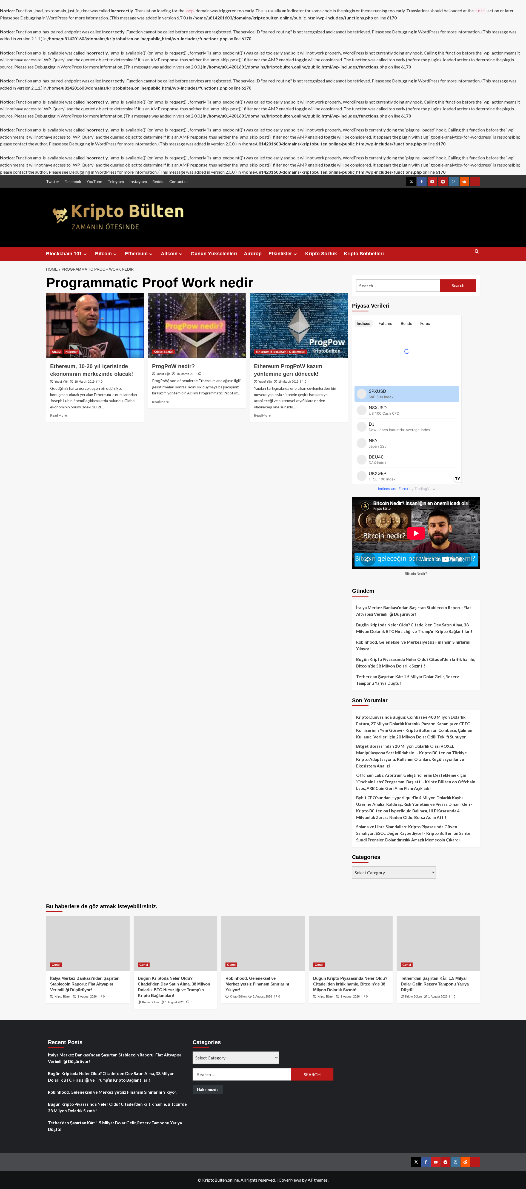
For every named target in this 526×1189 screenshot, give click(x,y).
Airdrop (253, 253)
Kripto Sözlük (321, 253)
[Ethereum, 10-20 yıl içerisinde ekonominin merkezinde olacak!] (95, 325)
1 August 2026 (87, 996)
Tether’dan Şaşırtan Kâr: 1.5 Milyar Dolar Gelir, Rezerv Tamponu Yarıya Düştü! (407, 680)
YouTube (94, 181)
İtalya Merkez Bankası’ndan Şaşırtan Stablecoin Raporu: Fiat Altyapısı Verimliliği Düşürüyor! (413, 611)
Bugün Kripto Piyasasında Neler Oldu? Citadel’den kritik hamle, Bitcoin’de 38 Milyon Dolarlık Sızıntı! (415, 662)
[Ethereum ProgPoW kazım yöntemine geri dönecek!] (299, 325)
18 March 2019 (186, 374)
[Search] (476, 254)
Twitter (52, 181)
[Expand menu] (85, 254)
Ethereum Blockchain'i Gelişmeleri (280, 351)
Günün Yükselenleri (214, 253)
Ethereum (136, 253)
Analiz (56, 351)
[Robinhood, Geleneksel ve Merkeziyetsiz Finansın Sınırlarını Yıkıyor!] (263, 943)
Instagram (138, 181)
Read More (58, 415)
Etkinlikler (280, 253)
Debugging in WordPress (44, 17)
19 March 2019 (85, 381)
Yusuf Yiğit (61, 381)
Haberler (71, 351)
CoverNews (290, 1179)
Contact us (178, 181)
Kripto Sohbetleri (364, 253)
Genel (56, 964)
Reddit (158, 181)
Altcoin (169, 253)
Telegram (116, 181)
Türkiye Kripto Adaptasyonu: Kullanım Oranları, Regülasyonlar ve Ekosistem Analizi (411, 759)
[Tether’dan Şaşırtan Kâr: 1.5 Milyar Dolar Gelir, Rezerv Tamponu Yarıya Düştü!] (438, 943)
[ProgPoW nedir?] (197, 325)
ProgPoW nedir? (173, 366)
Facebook (73, 181)
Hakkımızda (208, 1089)
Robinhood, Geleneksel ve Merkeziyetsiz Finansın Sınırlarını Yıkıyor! (413, 645)
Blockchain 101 (64, 253)
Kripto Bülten (63, 996)
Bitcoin (103, 253)
